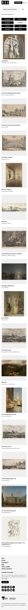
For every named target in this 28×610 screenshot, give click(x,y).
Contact (3, 560)
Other (20, 29)
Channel (7, 26)
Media (3, 564)
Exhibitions (20, 19)
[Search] (23, 2)
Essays (20, 26)
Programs (7, 22)
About (3, 558)
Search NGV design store (7, 14)
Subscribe (5, 582)
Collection (20, 22)
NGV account (4, 578)
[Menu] (25, 2)
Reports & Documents (7, 568)
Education (7, 29)
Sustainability (5, 562)
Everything (7, 19)
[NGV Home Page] (5, 3)
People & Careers (6, 566)
